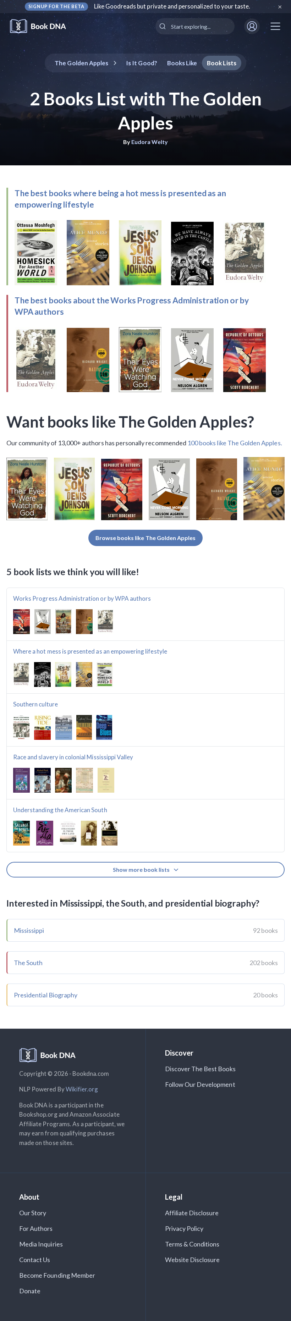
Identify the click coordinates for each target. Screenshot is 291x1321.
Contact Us (34, 1260)
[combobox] (195, 26)
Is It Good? (141, 63)
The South (28, 963)
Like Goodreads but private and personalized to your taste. (172, 6)
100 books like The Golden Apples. (234, 443)
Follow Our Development (200, 1084)
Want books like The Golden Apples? (130, 421)
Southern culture (35, 704)
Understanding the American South (60, 810)
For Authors (36, 1228)
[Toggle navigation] (275, 26)
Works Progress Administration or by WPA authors (82, 598)
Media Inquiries (41, 1244)
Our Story (32, 1213)
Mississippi (29, 930)
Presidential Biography (45, 995)
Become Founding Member (57, 1275)
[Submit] (163, 26)
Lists (221, 63)
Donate (29, 1291)
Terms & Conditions (192, 1244)
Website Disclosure (192, 1260)
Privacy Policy (184, 1228)
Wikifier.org (82, 1089)
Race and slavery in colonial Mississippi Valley (73, 757)
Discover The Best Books (200, 1069)
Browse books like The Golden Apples (145, 537)
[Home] (43, 26)
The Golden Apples (81, 63)
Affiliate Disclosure (192, 1213)
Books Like (182, 63)
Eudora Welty (149, 141)
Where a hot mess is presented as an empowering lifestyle (90, 651)
